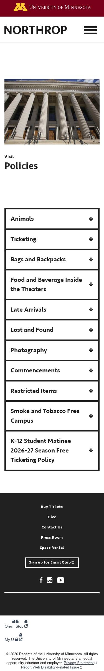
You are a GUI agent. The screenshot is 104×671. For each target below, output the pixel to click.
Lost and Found (32, 330)
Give (52, 517)
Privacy (79, 663)
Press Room (52, 537)
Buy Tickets (52, 506)
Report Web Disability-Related (50, 667)
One (12, 626)
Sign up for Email (50, 562)
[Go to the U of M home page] (52, 7)
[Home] (35, 30)
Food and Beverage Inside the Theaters (46, 284)
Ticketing (23, 239)
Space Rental (52, 547)
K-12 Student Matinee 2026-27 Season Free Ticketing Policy (41, 450)
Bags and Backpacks (38, 259)
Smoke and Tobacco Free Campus (45, 416)
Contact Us (52, 527)
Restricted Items (34, 391)
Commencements (35, 370)
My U (10, 639)
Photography (29, 350)
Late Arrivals (28, 310)
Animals (22, 219)
